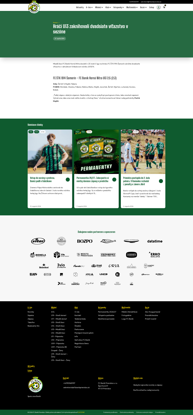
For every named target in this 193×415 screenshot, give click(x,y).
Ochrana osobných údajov (144, 412)
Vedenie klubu (80, 319)
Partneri (78, 347)
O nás (77, 312)
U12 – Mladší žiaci (58, 333)
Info (52, 312)
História (78, 322)
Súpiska (31, 315)
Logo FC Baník (127, 319)
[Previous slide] (31, 168)
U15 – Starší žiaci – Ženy (60, 360)
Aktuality (31, 366)
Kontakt (78, 315)
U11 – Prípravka (57, 336)
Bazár (147, 307)
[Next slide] (161, 168)
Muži (36, 132)
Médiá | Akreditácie (129, 312)
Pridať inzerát (150, 319)
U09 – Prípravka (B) (59, 347)
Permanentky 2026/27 (107, 312)
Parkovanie (79, 329)
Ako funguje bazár (152, 312)
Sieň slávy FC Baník (82, 340)
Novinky (31, 312)
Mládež (53, 307)
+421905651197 (134, 2)
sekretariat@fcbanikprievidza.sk (151, 2)
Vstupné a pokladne (106, 315)
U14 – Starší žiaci (58, 326)
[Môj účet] (159, 7)
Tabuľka (31, 322)
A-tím (42, 132)
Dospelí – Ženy (57, 350)
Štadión (78, 326)
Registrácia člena (82, 343)
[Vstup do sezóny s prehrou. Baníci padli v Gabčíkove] (50, 169)
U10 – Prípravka (57, 340)
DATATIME (81, 412)
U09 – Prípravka (57, 343)
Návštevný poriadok (106, 319)
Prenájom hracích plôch (84, 333)
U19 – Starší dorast (58, 315)
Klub (31, 132)
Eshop (30, 370)
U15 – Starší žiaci (57, 322)
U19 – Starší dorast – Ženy (59, 355)
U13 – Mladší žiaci (58, 329)
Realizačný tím (33, 326)
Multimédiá (126, 307)
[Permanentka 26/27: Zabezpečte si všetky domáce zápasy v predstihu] (96, 169)
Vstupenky (102, 307)
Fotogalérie (126, 315)
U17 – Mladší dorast (59, 319)
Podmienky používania (110, 412)
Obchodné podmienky (127, 412)
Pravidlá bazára (151, 315)
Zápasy (31, 319)
